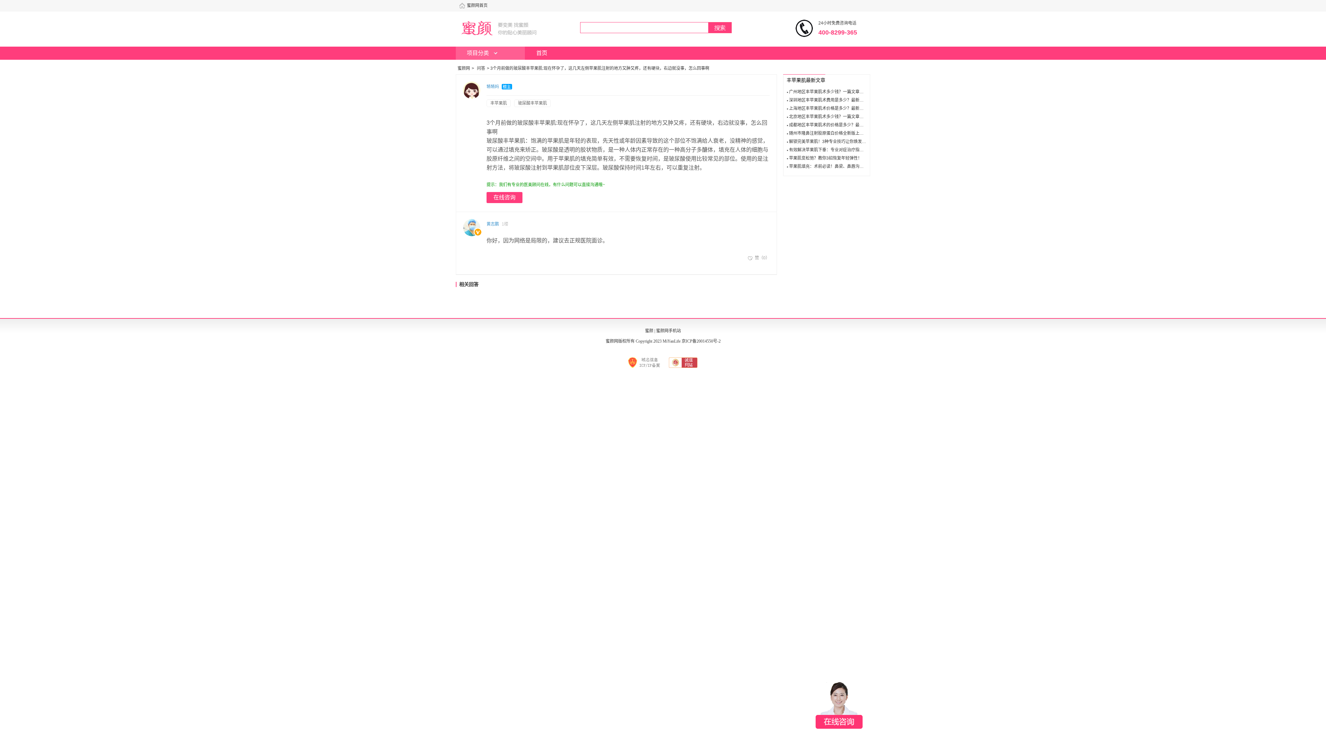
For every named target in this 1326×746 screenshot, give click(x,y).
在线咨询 (504, 197)
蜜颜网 (464, 68)
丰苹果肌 (498, 103)
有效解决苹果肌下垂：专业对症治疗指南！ (828, 149)
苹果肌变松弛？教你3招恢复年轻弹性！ (825, 158)
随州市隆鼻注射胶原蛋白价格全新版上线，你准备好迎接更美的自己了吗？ (857, 133)
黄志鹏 (493, 224)
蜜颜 (649, 330)
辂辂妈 (493, 86)
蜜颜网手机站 (668, 330)
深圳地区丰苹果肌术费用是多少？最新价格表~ (831, 100)
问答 (481, 68)
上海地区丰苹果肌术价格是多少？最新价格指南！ (834, 108)
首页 (541, 53)
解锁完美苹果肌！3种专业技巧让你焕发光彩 (829, 141)
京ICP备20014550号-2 (701, 341)
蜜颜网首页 (477, 5)
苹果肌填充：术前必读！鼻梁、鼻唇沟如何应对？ (834, 166)
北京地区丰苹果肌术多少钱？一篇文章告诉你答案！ (836, 116)
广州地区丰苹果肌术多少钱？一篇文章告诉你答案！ (836, 91)
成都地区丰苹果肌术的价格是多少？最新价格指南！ (836, 125)
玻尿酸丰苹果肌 (532, 103)
